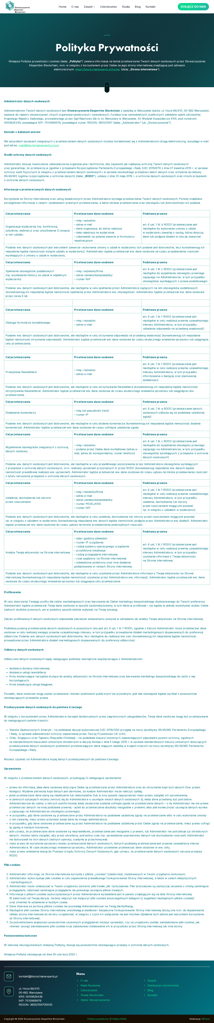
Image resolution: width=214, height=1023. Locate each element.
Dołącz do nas (193, 6)
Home (62, 6)
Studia (126, 6)
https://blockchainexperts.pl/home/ (97, 69)
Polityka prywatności (98, 1018)
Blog (137, 6)
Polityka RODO (119, 1018)
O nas (75, 6)
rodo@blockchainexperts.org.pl (38, 145)
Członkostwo (108, 6)
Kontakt (150, 6)
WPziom (206, 1018)
